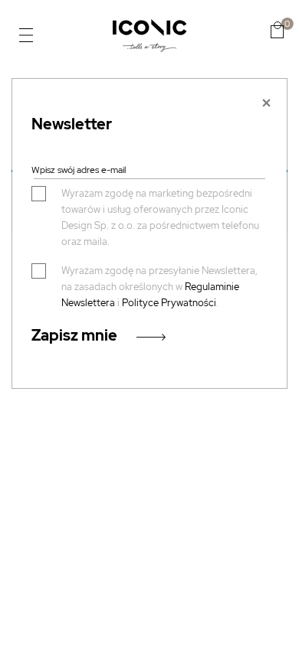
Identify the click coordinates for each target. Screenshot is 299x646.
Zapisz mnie (74, 335)
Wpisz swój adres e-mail (78, 170)
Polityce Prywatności (169, 302)
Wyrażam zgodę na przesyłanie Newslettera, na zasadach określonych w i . (159, 286)
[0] (277, 29)
